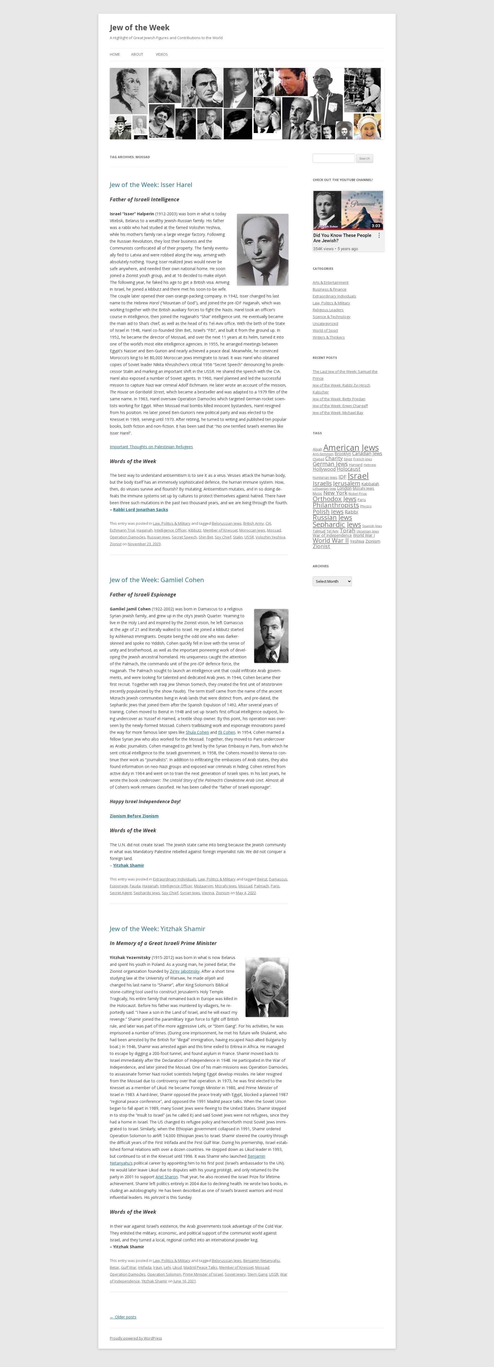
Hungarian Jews (325, 477)
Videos (162, 54)
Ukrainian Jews (367, 531)
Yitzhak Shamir (128, 865)
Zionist (115, 543)
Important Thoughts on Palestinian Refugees (151, 446)
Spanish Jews (372, 526)
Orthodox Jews (334, 498)
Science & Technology (331, 316)
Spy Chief (223, 537)
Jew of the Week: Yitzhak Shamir (157, 928)
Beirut (262, 879)
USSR (249, 537)
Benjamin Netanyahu (261, 1260)
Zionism (223, 892)
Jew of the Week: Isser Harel (151, 184)
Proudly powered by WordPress (136, 1338)
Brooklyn (343, 453)
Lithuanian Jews (324, 488)
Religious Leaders (328, 309)
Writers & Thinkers (329, 337)
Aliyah (317, 449)
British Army (253, 523)
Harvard (355, 464)
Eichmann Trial (122, 530)
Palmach (261, 885)
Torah (347, 530)
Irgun (157, 1267)
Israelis (322, 483)
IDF (342, 476)
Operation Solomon (164, 1274)
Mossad (274, 530)
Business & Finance (329, 289)
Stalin (238, 537)
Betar (114, 1267)
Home (115, 54)
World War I (364, 535)
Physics (365, 506)
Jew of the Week (140, 27)
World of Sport (325, 330)
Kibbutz (195, 530)
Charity (334, 458)
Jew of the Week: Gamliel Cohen (157, 579)
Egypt (348, 459)
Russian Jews (158, 537)
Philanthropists (336, 504)
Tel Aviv (332, 531)
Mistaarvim (203, 885)
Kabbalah (370, 484)
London (344, 488)
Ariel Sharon (167, 1176)
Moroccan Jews (252, 530)
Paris (275, 885)
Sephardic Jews (147, 892)
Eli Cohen (226, 732)
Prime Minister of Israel (203, 1274)
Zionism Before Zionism (134, 816)
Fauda (135, 885)
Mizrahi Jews (226, 885)
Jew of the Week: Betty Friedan (339, 398)
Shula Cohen (197, 732)
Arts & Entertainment (330, 282)
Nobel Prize (357, 493)
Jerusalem (346, 483)
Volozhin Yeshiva (270, 537)
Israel (358, 475)
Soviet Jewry (235, 1274)
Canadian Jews (367, 453)
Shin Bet (206, 537)
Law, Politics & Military (171, 523)
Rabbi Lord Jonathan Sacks (140, 509)
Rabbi (351, 511)
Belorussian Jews (227, 523)
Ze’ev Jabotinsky (185, 971)
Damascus (278, 879)
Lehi (167, 1267)
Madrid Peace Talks (201, 1267)
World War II (331, 540)
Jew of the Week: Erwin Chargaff (340, 405)
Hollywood (324, 469)
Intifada (145, 1267)
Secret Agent (121, 892)
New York (335, 492)
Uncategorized (325, 323)
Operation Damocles (128, 537)
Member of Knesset (220, 530)
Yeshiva (357, 541)
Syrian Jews (190, 892)
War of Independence (332, 535)
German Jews (330, 464)
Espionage (119, 885)
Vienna (208, 892)
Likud (177, 1267)
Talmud (319, 531)
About (137, 54)
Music (317, 493)
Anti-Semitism (323, 454)
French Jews (362, 459)
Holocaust (348, 468)
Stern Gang (257, 1274)
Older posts (123, 1317)
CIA (268, 523)
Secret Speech (184, 537)
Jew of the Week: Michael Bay (338, 412)
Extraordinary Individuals (174, 879)
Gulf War (128, 1267)
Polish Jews (328, 511)
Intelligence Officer (170, 530)
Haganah (145, 530)
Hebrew (370, 465)
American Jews (351, 447)
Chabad (318, 459)
